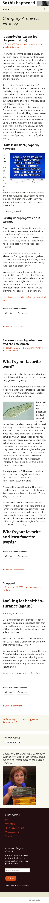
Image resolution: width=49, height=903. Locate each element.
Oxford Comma (12, 47)
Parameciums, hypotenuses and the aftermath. (22, 342)
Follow (11, 878)
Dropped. (9, 583)
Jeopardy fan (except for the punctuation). (20, 38)
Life (7, 820)
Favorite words (11, 350)
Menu (6, 9)
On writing (30, 44)
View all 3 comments (14, 570)
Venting (39, 44)
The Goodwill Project (14, 828)
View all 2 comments (14, 326)
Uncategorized (34, 587)
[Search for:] (44, 9)
